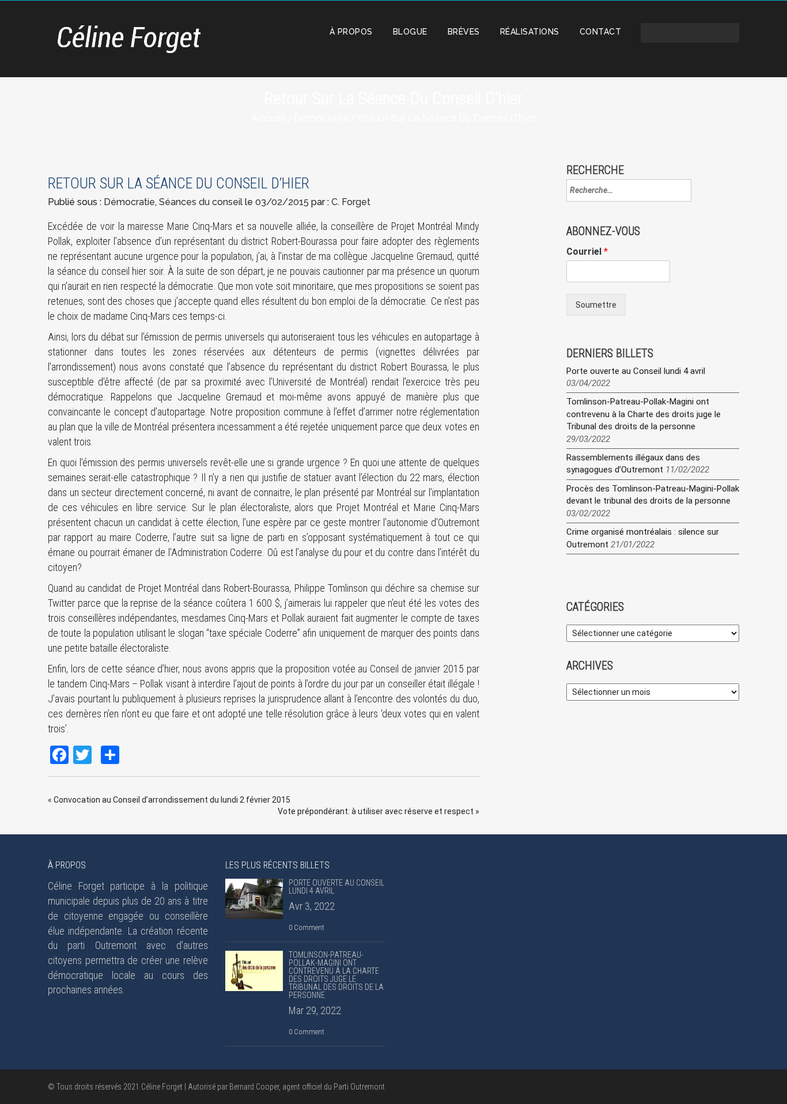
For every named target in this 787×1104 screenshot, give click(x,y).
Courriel (587, 251)
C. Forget (350, 201)
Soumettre (596, 304)
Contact (601, 31)
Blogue (410, 31)
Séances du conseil (201, 201)
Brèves (464, 31)
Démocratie (321, 118)
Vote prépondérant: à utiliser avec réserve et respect (376, 811)
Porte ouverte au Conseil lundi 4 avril (635, 371)
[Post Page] (254, 899)
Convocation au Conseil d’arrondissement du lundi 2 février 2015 (172, 799)
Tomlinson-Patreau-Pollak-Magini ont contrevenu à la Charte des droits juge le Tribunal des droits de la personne (643, 414)
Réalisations (529, 31)
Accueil (268, 118)
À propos (351, 31)
